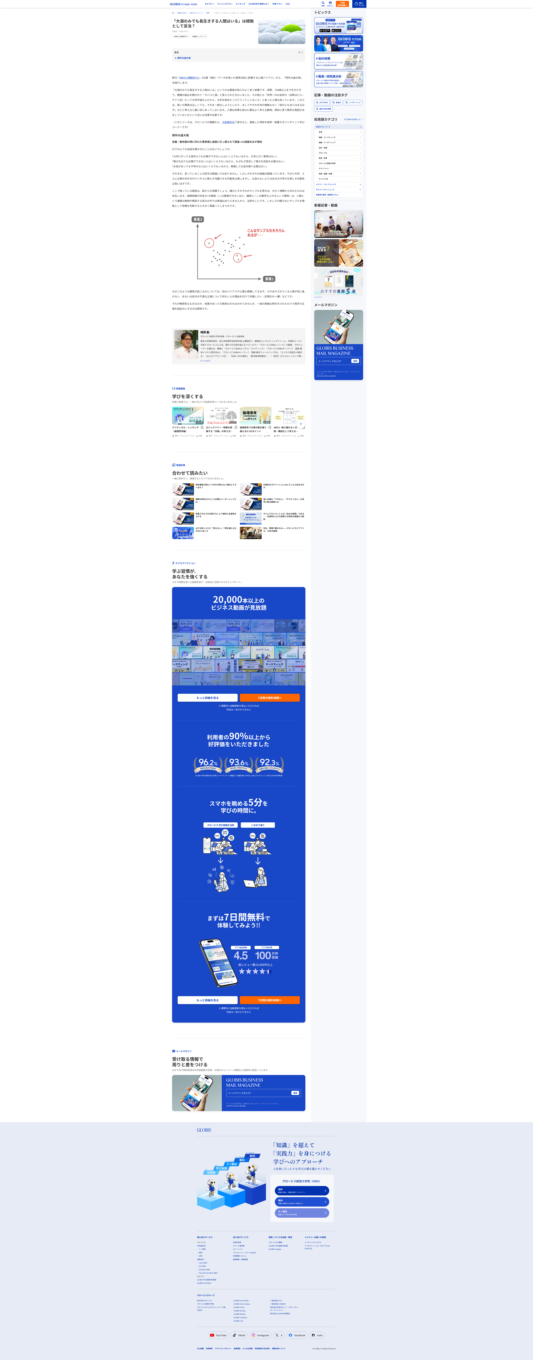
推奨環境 (237, 1348)
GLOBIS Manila (239, 1314)
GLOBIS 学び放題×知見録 (206, 1280)
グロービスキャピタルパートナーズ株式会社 (211, 1308)
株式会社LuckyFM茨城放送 (280, 1313)
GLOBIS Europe (240, 1311)
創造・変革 (323, 158)
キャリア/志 (323, 179)
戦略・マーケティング (327, 137)
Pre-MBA (202, 1266)
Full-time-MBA (204, 1269)
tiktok (241, 1335)
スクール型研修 (239, 1246)
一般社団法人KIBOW (278, 1304)
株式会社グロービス (204, 1300)
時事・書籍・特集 (325, 174)
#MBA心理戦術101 (181, 36)
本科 (291, 1191)
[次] (300, 423)
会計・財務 (323, 148)
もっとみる (205, 360)
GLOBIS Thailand (240, 1317)
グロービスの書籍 (275, 1242)
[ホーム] (173, 13)
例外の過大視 (184, 57)
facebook (299, 1335)
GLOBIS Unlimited (204, 1283)
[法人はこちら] (359, 4)
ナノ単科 (287, 1213)
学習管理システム (239, 1256)
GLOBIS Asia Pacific (241, 1300)
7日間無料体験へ (342, 4)
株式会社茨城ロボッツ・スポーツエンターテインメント (284, 1308)
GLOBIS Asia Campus (242, 1304)
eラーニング (237, 1249)
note (320, 1335)
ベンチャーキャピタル (313, 1242)
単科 (290, 1202)
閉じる (300, 52)
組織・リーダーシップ (327, 142)
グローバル (323, 153)
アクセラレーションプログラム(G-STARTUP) (317, 1247)
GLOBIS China (239, 1307)
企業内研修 (237, 1242)
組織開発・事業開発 (240, 1259)
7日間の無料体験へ (270, 698)
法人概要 (200, 1348)
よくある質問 (248, 1348)
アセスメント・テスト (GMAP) (244, 1252)
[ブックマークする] (202, 427)
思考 (207, 13)
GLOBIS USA (238, 1321)
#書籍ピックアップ (199, 36)
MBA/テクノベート (196, 13)
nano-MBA (203, 1263)
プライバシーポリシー (223, 1348)
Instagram (263, 1335)
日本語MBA (201, 1246)
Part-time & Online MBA (208, 1273)
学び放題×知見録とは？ (353, 119)
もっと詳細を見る (208, 698)
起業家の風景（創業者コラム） (327, 195)
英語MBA (200, 1259)
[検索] (323, 4)
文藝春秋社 (228, 122)
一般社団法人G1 (276, 1300)
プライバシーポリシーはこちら (236, 1106)
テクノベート (324, 168)
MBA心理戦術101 (189, 77)
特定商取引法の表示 (262, 1348)
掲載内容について (278, 1348)
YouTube (221, 1335)
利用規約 (209, 1348)
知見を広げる (182, 13)
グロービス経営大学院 (327, 163)
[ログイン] (330, 4)
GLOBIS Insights (275, 1249)
